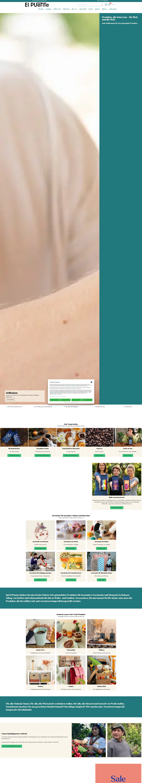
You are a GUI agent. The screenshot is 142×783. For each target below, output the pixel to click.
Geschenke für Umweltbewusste (71, 573)
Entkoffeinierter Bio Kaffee (71, 448)
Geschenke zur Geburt (71, 541)
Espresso (99, 448)
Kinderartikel (101, 686)
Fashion (70, 686)
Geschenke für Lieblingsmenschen (40, 573)
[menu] (71, 9)
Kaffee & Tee (40, 650)
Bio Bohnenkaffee (14, 448)
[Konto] (106, 5)
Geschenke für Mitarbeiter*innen (101, 573)
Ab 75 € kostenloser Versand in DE (39, 0)
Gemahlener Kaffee (42, 448)
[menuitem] (41, 9)
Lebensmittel (71, 650)
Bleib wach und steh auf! (117, 497)
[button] (114, 5)
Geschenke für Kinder (102, 541)
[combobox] (90, 4)
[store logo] (31, 5)
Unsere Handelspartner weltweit (14, 734)
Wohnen (40, 686)
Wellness (101, 650)
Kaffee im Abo (127, 448)
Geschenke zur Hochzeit (40, 541)
